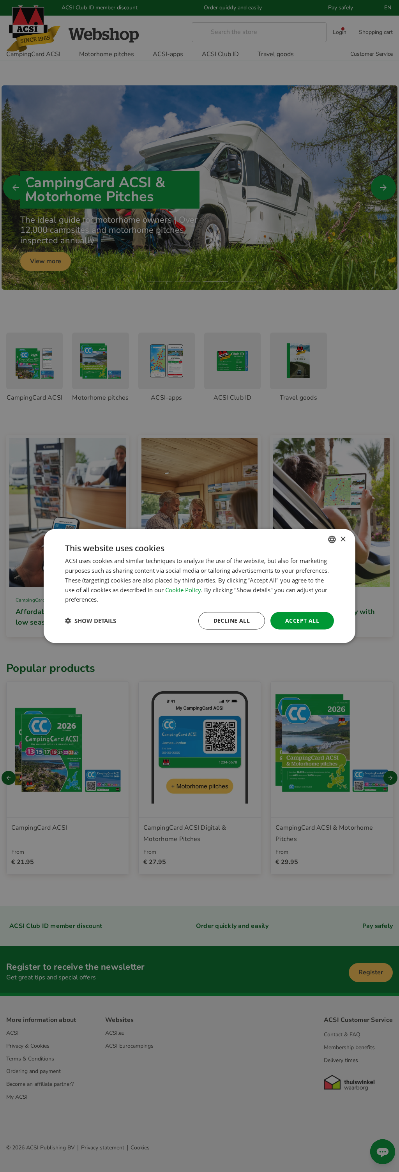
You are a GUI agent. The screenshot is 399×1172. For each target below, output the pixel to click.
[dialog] (199, 586)
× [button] (343, 539)
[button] (90, 620)
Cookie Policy (183, 589)
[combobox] (332, 540)
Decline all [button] (232, 620)
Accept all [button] (302, 620)
